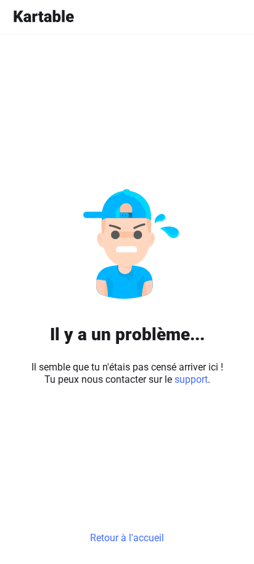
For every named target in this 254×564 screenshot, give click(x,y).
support (191, 379)
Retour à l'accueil (127, 538)
